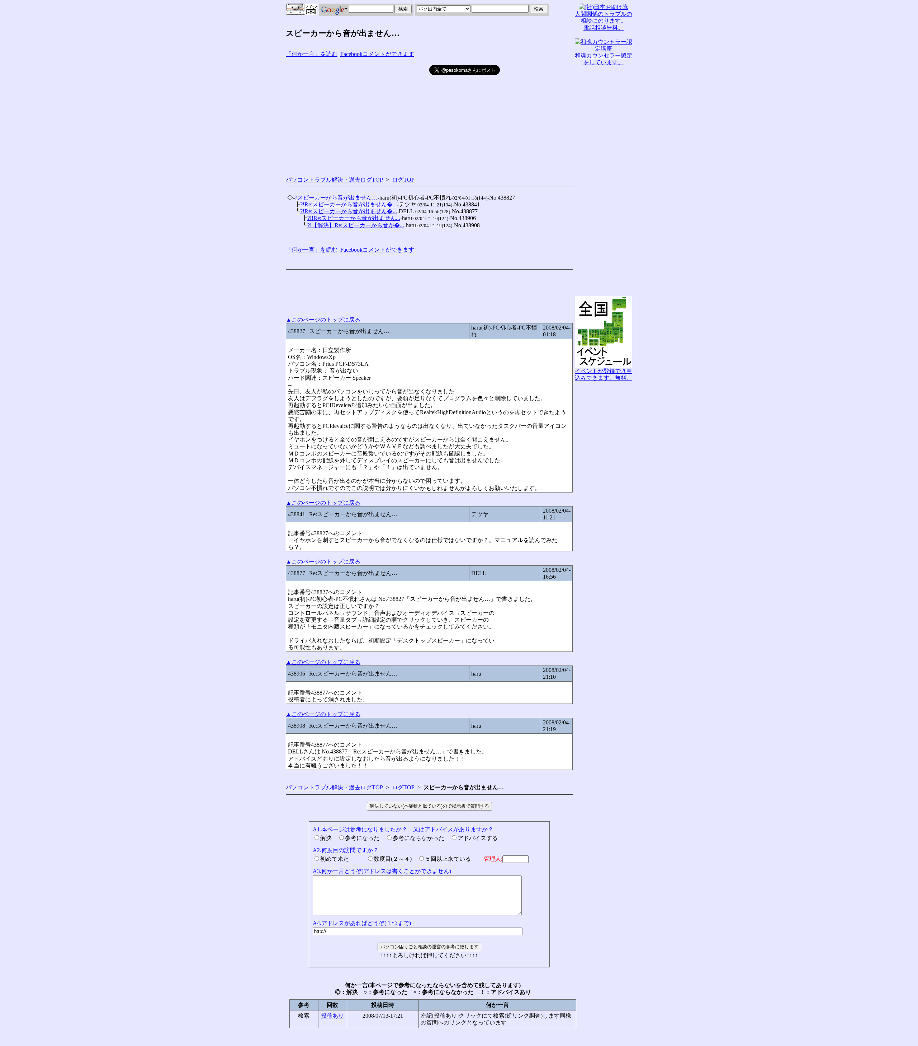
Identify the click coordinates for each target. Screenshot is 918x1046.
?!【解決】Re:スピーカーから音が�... (355, 225)
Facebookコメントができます (377, 54)
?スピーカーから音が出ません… (336, 198)
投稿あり (332, 1016)
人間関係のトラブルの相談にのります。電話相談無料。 (603, 21)
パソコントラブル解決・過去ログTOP (334, 180)
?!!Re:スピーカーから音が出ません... (353, 218)
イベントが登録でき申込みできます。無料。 (603, 374)
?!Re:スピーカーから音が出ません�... (348, 204)
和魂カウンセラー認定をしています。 (603, 58)
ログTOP (403, 180)
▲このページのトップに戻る (323, 320)
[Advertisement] (357, 115)
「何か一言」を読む (311, 54)
